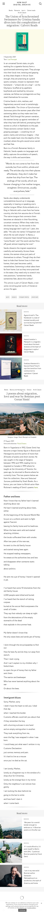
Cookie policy (31, 908)
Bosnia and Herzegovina (18, 390)
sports (7, 297)
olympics (14, 297)
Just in (24, 10)
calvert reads (34, 297)
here (36, 487)
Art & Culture (22, 13)
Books (11, 10)
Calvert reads (31, 10)
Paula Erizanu (21, 443)
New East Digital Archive (22, 3)
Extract (29, 390)
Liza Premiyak (12, 59)
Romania (17, 10)
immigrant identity (24, 297)
